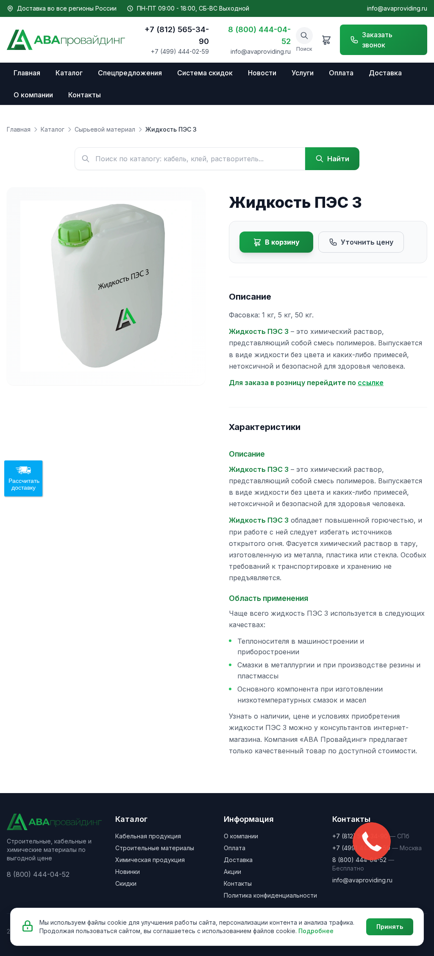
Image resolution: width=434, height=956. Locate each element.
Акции (232, 871)
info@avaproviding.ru (397, 8)
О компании (33, 95)
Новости (262, 73)
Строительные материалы (154, 847)
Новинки (127, 871)
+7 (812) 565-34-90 (177, 35)
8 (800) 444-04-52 (259, 35)
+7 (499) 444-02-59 (180, 51)
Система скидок (205, 73)
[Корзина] (326, 39)
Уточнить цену (367, 242)
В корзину (282, 242)
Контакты (84, 95)
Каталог (69, 73)
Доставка (385, 73)
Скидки (125, 883)
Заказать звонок (377, 39)
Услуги (303, 73)
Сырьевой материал (105, 129)
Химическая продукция (150, 859)
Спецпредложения (130, 73)
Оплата (341, 73)
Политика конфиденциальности (270, 895)
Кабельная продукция (148, 836)
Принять (389, 926)
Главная (27, 73)
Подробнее (316, 930)
